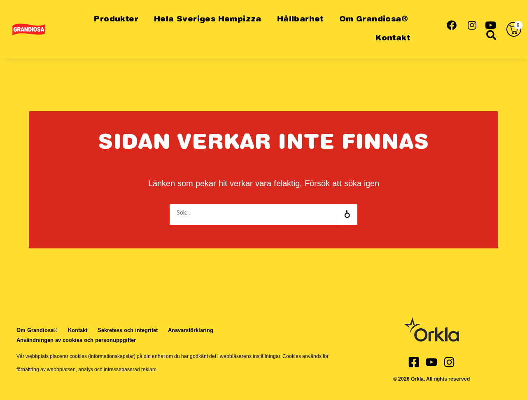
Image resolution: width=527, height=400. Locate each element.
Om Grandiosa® (373, 19)
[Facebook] (414, 362)
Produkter (115, 19)
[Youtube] (431, 362)
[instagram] (471, 24)
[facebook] (451, 24)
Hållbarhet (300, 19)
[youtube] (491, 24)
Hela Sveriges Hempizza (207, 19)
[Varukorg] (513, 29)
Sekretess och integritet (128, 330)
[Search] (347, 214)
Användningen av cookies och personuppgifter (76, 340)
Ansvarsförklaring (190, 330)
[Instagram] (449, 362)
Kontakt (392, 38)
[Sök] (491, 34)
